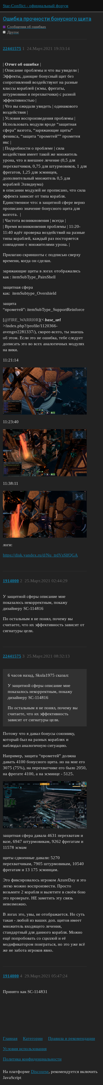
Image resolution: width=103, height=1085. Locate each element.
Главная (10, 1038)
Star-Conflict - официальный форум (35, 5)
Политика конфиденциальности (32, 1059)
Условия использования (25, 1048)
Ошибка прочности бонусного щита (47, 19)
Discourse (40, 1071)
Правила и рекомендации (71, 1038)
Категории (33, 1038)
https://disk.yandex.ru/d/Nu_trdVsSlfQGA (40, 555)
